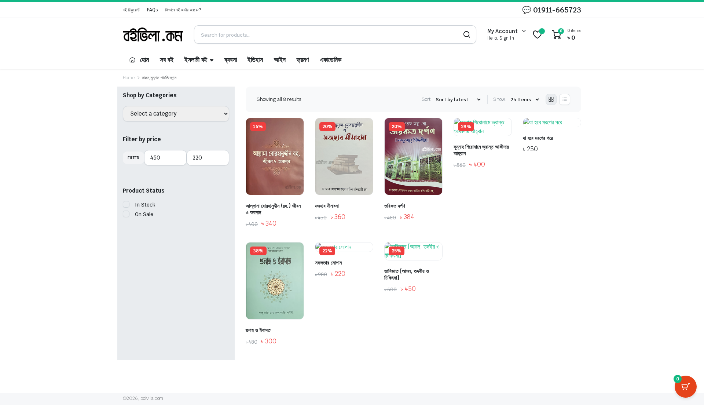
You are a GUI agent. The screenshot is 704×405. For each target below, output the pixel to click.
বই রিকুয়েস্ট (131, 10)
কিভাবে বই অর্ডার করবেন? (183, 10)
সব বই (166, 59)
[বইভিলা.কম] (153, 34)
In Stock (145, 204)
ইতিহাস (255, 59)
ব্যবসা (230, 59)
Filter (133, 157)
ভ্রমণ (303, 59)
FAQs (152, 10)
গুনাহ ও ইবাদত (258, 330)
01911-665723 (557, 10)
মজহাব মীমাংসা (327, 205)
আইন (280, 59)
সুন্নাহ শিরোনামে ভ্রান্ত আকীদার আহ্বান (481, 150)
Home (129, 78)
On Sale (144, 214)
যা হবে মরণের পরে (538, 138)
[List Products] (564, 99)
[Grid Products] (551, 99)
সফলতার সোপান (328, 262)
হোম (144, 59)
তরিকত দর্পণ (394, 205)
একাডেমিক (330, 59)
